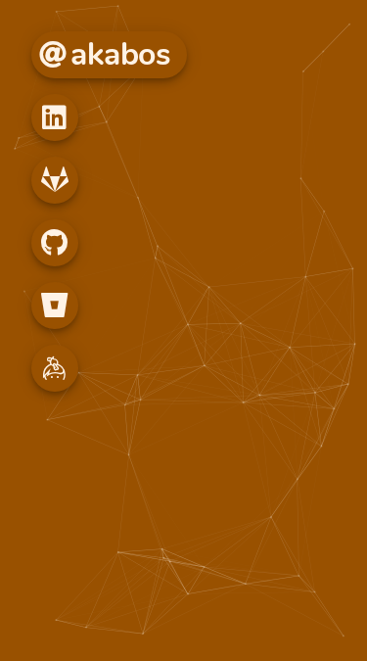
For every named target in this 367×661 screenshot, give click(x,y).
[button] (54, 117)
